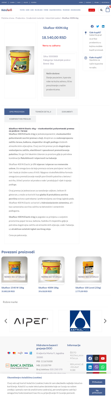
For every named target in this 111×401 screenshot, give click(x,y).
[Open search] (101, 10)
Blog (19, 2)
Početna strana (7, 18)
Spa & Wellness (39, 10)
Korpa (81, 2)
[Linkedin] (90, 367)
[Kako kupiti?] (85, 57)
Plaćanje (88, 2)
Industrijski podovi (53, 18)
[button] (92, 26)
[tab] (16, 111)
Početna (22, 10)
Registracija (105, 2)
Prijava (96, 2)
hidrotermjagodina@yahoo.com (51, 373)
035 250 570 (56, 369)
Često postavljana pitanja (76, 355)
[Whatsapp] (102, 367)
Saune (32, 10)
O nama (12, 2)
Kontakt (4, 2)
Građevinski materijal (55, 10)
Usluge (26, 2)
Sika (52, 64)
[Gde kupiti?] (85, 32)
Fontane (46, 10)
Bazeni (27, 10)
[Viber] (96, 367)
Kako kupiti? (95, 57)
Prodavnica (20, 18)
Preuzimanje (66, 10)
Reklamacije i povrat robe (76, 367)
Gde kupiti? (95, 32)
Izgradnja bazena (76, 10)
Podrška (33, 2)
